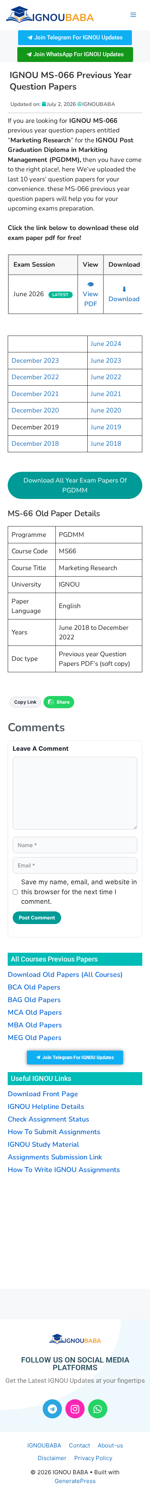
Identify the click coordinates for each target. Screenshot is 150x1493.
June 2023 (106, 360)
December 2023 (35, 360)
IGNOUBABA (44, 1445)
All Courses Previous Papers (54, 959)
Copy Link (25, 702)
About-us (110, 1445)
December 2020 (35, 410)
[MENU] (133, 14)
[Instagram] (75, 1408)
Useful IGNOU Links (41, 1078)
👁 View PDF (90, 294)
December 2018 (35, 443)
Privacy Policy (93, 1458)
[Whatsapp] (97, 1408)
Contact (79, 1445)
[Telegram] (52, 1408)
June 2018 (106, 443)
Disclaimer (52, 1458)
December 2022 (35, 377)
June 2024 (106, 343)
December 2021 (35, 394)
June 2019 (106, 427)
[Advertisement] (56, 1230)
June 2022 (106, 377)
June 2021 (106, 394)
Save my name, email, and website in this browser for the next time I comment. (79, 891)
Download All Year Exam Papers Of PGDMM (75, 485)
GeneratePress (75, 1481)
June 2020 (106, 410)
